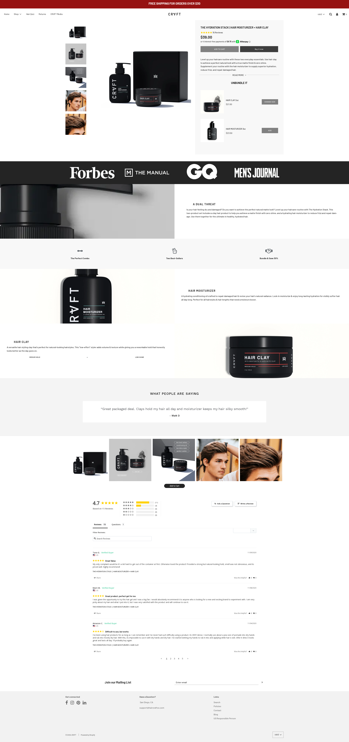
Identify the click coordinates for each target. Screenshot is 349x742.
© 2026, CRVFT (70, 735)
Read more (238, 75)
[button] (321, 14)
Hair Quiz (30, 14)
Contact (217, 710)
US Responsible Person (225, 718)
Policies (217, 706)
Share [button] (98, 578)
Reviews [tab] (97, 524)
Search (217, 702)
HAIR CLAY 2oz (232, 100)
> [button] (187, 658)
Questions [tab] (116, 524)
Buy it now (259, 49)
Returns (42, 14)
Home (6, 14)
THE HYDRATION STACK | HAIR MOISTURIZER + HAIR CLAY (116, 571)
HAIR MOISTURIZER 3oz (236, 129)
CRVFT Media (57, 14)
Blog (216, 714)
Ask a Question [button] (223, 503)
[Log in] (337, 14)
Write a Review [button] (246, 503)
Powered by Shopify (88, 735)
